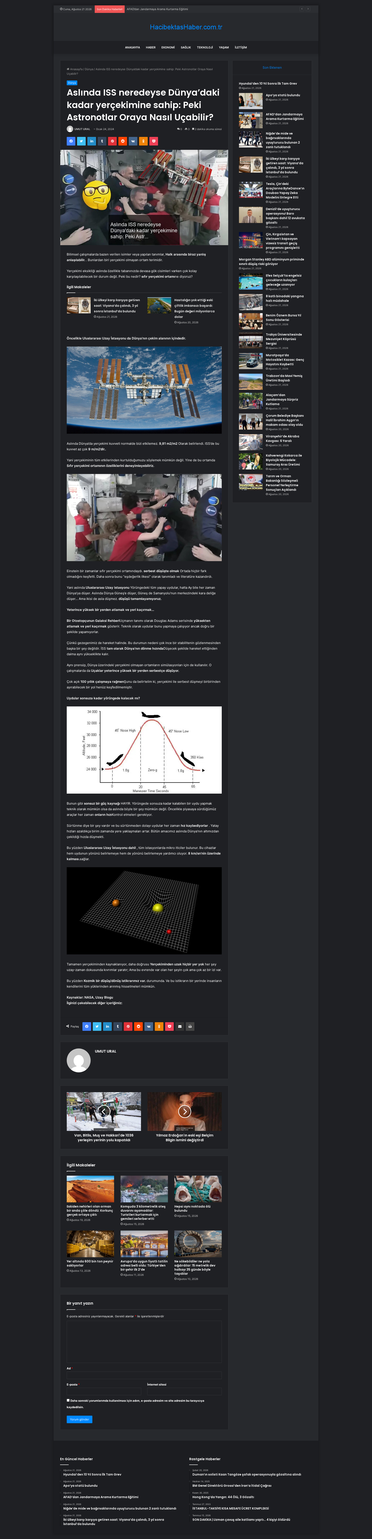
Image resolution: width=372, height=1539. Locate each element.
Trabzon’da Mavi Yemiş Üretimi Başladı (284, 378)
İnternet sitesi (156, 1384)
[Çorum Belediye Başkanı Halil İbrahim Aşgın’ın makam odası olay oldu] (251, 421)
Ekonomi (168, 47)
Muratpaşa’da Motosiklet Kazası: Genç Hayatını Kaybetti (285, 359)
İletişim (241, 47)
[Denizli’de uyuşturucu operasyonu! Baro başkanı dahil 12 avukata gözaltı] (251, 215)
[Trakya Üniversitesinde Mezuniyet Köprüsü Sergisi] (251, 340)
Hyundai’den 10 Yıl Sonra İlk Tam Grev (268, 83)
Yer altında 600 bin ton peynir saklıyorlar (90, 1263)
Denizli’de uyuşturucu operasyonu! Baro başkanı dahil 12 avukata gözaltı (285, 216)
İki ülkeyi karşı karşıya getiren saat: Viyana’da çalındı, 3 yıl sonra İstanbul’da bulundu (117, 305)
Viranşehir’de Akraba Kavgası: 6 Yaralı (282, 438)
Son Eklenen (272, 67)
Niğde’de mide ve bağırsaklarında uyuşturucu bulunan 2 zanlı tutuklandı (283, 140)
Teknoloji (205, 47)
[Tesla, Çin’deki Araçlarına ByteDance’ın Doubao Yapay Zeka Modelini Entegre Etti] (251, 190)
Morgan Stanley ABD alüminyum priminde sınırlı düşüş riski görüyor (271, 261)
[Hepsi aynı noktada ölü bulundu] (198, 1189)
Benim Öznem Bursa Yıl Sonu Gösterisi (283, 317)
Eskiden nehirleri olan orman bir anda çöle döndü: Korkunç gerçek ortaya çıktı (90, 1210)
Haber (150, 47)
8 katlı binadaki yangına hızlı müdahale (285, 298)
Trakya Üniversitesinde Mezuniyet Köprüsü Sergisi (284, 339)
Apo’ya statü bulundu (283, 95)
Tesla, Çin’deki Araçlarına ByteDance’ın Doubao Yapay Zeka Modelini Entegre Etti (285, 191)
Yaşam (224, 47)
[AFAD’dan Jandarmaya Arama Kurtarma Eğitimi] (251, 120)
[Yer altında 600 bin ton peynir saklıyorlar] (90, 1244)
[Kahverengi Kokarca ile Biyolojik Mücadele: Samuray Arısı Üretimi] (251, 461)
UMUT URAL (82, 129)
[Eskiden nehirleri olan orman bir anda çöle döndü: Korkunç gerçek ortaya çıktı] (90, 1189)
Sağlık (186, 47)
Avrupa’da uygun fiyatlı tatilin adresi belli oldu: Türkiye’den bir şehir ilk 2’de (144, 1265)
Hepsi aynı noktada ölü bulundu (192, 1208)
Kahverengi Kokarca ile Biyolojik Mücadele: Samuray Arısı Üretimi (284, 460)
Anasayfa (132, 47)
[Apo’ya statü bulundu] (251, 101)
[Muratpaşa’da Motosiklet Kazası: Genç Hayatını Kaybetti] (251, 361)
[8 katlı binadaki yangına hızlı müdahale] (251, 302)
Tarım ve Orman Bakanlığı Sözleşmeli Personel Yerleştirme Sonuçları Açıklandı (282, 483)
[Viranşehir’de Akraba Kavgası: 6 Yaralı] (251, 442)
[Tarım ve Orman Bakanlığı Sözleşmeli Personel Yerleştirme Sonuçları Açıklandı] (251, 482)
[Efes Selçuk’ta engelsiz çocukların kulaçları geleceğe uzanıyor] (251, 281)
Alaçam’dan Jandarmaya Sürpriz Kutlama (282, 399)
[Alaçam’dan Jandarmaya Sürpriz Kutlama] (251, 401)
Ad (70, 1368)
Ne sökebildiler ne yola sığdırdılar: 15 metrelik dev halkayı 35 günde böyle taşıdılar (194, 1267)
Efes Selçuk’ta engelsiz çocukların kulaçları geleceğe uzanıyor (284, 280)
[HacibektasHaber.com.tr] (186, 27)
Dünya (89, 69)
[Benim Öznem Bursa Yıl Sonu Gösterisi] (251, 321)
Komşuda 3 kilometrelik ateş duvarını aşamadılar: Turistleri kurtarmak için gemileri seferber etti (143, 1212)
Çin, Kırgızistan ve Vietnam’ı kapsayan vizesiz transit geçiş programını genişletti (283, 241)
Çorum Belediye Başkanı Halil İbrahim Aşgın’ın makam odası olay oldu (285, 420)
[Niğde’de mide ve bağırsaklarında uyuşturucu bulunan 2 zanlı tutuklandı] (251, 139)
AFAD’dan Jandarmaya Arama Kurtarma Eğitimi (285, 116)
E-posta (73, 1384)
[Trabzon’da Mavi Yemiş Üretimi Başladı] (251, 382)
